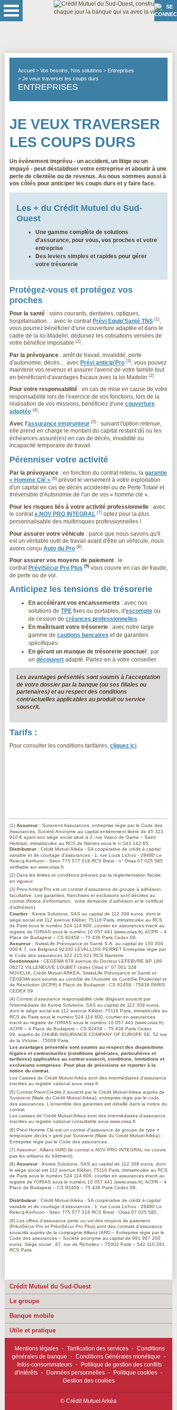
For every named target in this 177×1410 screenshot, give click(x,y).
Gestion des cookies (89, 1380)
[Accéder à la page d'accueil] (115, 26)
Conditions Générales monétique (118, 1356)
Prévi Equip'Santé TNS (123, 321)
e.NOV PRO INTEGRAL (64, 514)
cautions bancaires (83, 635)
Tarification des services (97, 1348)
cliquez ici (123, 745)
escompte (139, 611)
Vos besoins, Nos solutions (71, 70)
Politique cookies (135, 1372)
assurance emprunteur (59, 423)
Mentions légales (37, 1348)
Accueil (26, 70)
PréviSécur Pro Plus (55, 568)
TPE (66, 611)
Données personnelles (75, 1372)
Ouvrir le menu (11, 10)
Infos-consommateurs (44, 1364)
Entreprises (121, 70)
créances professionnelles (101, 619)
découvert (50, 659)
